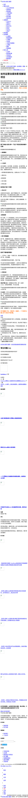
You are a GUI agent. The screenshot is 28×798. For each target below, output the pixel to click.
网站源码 (8, 11)
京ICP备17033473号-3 (6, 766)
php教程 (8, 39)
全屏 (4, 780)
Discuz (7, 27)
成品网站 (8, 9)
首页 (4, 785)
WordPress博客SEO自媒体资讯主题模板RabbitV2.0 (13, 380)
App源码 (8, 14)
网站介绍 (3, 711)
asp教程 (8, 44)
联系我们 (7, 711)
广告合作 (5, 735)
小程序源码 (9, 13)
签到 (4, 770)
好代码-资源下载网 (11, 66)
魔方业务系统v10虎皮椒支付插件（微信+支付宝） (13, 674)
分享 (4, 777)
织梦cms (8, 24)
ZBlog (7, 31)
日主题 (5, 752)
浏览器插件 (9, 56)
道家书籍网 (6, 759)
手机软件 (8, 55)
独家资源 (5, 725)
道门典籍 (5, 756)
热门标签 (5, 727)
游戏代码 (8, 18)
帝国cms (8, 22)
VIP (4, 788)
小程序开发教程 (10, 43)
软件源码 (8, 16)
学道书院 (5, 761)
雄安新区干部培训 (8, 754)
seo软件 (8, 51)
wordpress (8, 21)
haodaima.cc (4, 374)
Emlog (7, 28)
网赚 (7, 46)
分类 (4, 787)
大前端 (8, 41)
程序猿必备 (9, 53)
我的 (4, 792)
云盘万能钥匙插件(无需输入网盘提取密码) (11, 418)
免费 (2, 315)
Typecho (8, 29)
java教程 (8, 36)
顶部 (4, 793)
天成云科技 (6, 751)
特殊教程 (8, 48)
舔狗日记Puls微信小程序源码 (8, 447)
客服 (4, 774)
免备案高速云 (6, 758)
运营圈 (18, 69)
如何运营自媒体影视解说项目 (18, 344)
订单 (4, 790)
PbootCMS (8, 26)
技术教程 (19, 66)
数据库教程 (9, 38)
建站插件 (8, 58)
